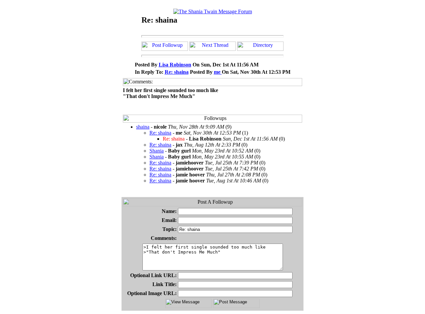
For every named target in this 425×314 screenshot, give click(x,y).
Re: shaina (177, 72)
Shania (156, 151)
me (218, 72)
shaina (142, 127)
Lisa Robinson (175, 64)
